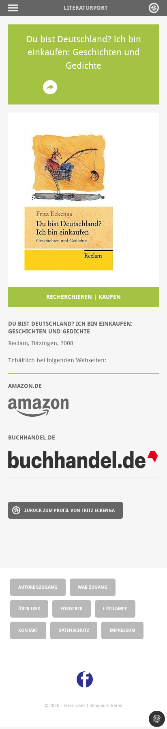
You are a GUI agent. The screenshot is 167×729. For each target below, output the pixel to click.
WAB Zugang (92, 587)
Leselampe (115, 608)
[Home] (154, 8)
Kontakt (28, 630)
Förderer (71, 608)
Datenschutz (73, 630)
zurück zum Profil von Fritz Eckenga (69, 510)
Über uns (29, 608)
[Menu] (15, 8)
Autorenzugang (38, 587)
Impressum (122, 630)
